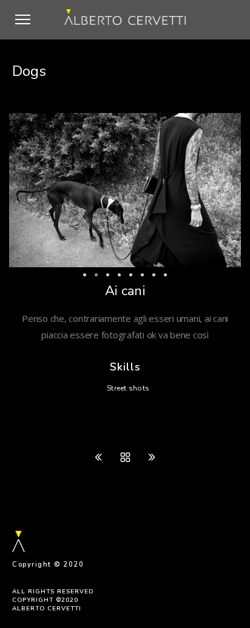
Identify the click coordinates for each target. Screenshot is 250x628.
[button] (26, 39)
